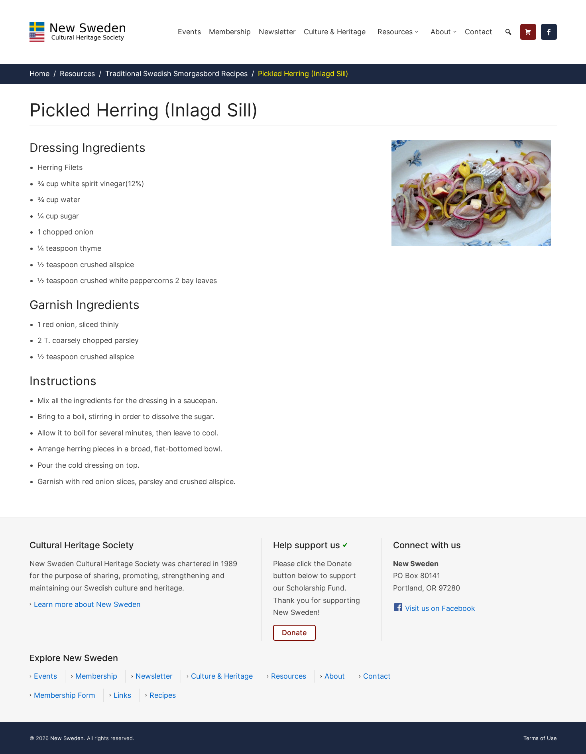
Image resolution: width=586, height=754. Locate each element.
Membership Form (64, 695)
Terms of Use (540, 738)
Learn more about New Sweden (87, 604)
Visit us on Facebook (440, 608)
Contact (478, 32)
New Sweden (67, 738)
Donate (294, 632)
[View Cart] (528, 32)
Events (189, 32)
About (441, 32)
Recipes (162, 695)
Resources (395, 32)
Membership (230, 32)
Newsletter (277, 32)
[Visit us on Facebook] (549, 32)
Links (122, 695)
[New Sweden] (77, 31)
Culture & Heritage (335, 32)
